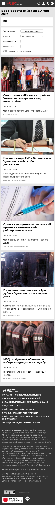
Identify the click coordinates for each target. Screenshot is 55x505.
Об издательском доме (28, 395)
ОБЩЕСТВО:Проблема (14, 180)
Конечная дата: (9, 46)
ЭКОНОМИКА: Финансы (15, 247)
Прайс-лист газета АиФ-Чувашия (20, 413)
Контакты (7, 395)
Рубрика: (7, 36)
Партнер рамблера (24, 492)
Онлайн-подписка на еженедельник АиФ (25, 402)
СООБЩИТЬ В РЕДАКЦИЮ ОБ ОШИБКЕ (21, 422)
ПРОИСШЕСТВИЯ (11, 316)
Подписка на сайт (12, 406)
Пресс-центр (9, 398)
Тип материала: (9, 31)
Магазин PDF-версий (29, 398)
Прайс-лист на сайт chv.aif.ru (18, 409)
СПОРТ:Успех (10, 115)
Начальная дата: (9, 41)
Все (5, 21)
